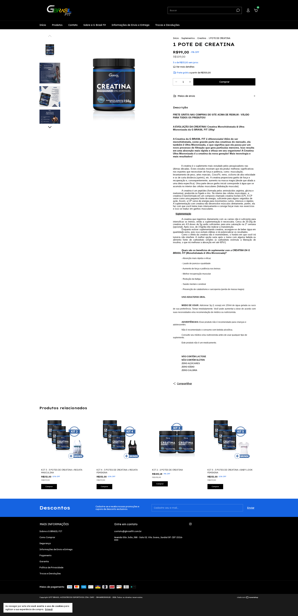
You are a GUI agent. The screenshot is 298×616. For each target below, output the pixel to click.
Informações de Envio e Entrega (130, 25)
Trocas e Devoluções (167, 25)
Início (42, 25)
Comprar (160, 484)
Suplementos (188, 38)
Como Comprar (47, 537)
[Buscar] (238, 10)
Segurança (45, 543)
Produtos (57, 25)
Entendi (49, 609)
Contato (73, 25)
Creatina (201, 38)
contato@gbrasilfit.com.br (128, 531)
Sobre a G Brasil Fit (94, 25)
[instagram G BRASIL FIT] (190, 524)
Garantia (44, 561)
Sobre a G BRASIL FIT (50, 531)
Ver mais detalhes (185, 66)
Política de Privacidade (51, 567)
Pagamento (45, 555)
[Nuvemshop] (248, 597)
